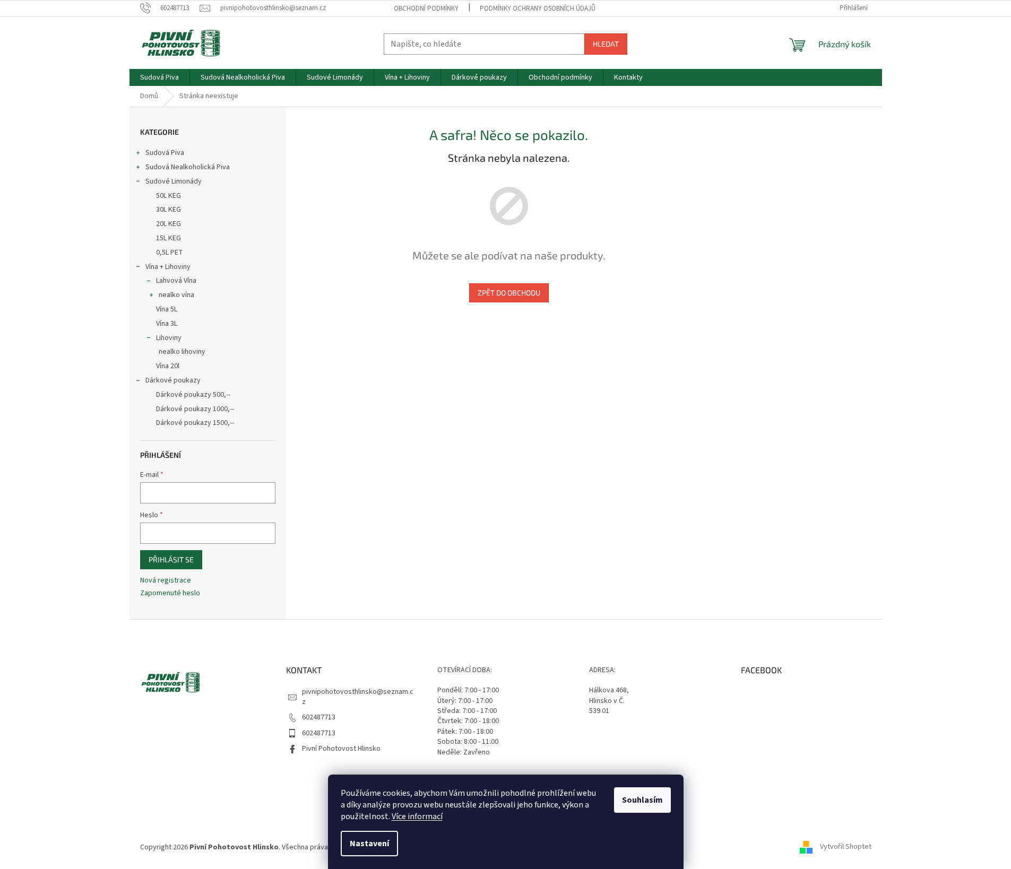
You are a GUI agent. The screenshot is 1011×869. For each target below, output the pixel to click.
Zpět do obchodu (509, 292)
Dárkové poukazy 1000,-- (195, 409)
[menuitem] (159, 77)
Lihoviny (169, 338)
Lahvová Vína (176, 280)
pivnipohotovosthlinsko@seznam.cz (357, 696)
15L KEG (168, 238)
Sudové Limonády (173, 181)
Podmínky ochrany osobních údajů (537, 8)
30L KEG (168, 209)
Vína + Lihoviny (168, 267)
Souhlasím (642, 800)
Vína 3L (166, 323)
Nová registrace (165, 581)
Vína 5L (166, 309)
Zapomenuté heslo (170, 593)
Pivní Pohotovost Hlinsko (341, 748)
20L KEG (168, 224)
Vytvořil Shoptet (845, 847)
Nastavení (369, 843)
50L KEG (168, 195)
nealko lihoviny (182, 351)
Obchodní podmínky (426, 8)
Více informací (417, 816)
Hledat (606, 43)
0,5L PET (169, 252)
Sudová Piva (164, 152)
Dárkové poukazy (173, 380)
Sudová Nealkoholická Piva (187, 167)
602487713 (318, 717)
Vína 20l (167, 366)
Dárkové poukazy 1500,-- (195, 423)
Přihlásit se (171, 559)
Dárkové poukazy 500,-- (193, 394)
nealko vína (176, 295)
